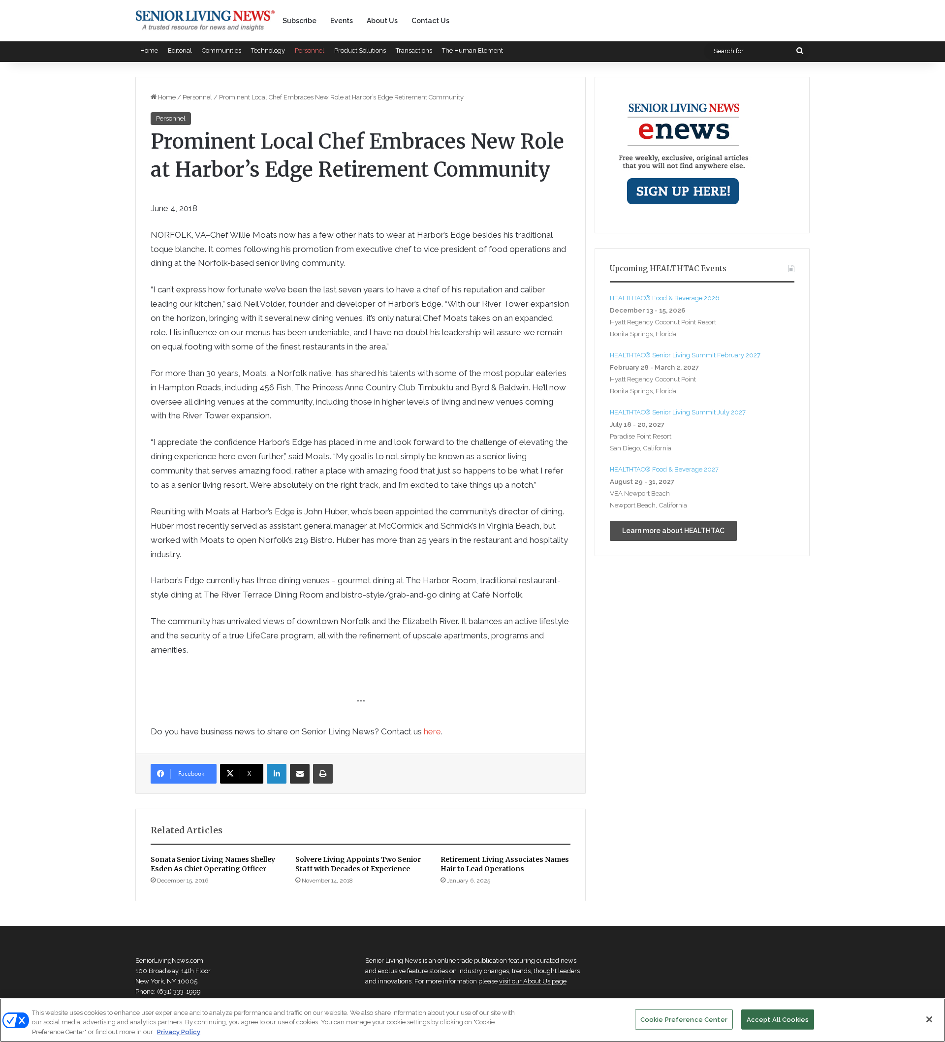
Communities (221, 50)
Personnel (309, 50)
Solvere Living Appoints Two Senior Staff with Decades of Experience (358, 864)
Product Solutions (360, 50)
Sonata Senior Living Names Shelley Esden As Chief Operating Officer (213, 864)
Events (341, 21)
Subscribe (299, 21)
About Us (382, 21)
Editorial (180, 50)
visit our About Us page (533, 981)
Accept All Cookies (778, 1019)
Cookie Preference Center (683, 1019)
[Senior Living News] (205, 20)
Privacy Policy (178, 1032)
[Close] (929, 1019)
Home (149, 50)
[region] (472, 1020)
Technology (268, 50)
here (432, 731)
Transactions (414, 50)
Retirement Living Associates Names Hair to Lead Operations (505, 864)
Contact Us (430, 21)
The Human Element (472, 50)
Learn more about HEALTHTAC (673, 531)
